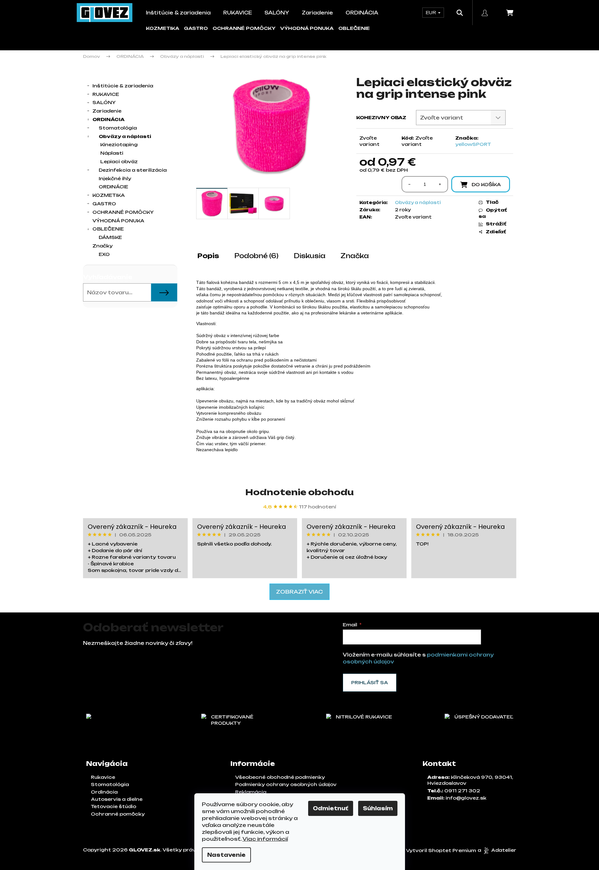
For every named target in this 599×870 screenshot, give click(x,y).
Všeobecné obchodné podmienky (280, 777)
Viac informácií (265, 839)
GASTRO (196, 28)
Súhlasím (378, 808)
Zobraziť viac (299, 592)
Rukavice (103, 777)
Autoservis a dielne (116, 799)
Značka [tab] (355, 256)
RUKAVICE (105, 94)
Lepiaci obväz (119, 161)
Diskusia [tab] (309, 256)
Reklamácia (250, 792)
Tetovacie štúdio (113, 806)
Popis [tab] (208, 256)
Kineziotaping (119, 144)
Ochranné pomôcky (118, 814)
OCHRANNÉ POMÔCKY (244, 28)
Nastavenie (226, 855)
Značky (102, 245)
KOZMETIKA (162, 28)
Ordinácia (104, 792)
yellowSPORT (473, 144)
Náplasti (111, 153)
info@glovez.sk (466, 798)
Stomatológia (118, 127)
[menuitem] (178, 12)
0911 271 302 (462, 790)
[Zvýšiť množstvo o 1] (439, 184)
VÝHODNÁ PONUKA (307, 28)
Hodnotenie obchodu (299, 492)
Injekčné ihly (115, 178)
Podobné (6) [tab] (256, 256)
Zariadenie (106, 111)
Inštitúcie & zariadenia (122, 85)
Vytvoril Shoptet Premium (441, 850)
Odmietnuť (330, 808)
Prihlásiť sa (369, 682)
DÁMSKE (110, 237)
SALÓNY (104, 102)
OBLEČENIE (354, 28)
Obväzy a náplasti (125, 136)
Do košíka (486, 184)
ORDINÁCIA (108, 119)
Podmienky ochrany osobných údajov (285, 784)
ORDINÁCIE (113, 186)
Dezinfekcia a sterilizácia (133, 170)
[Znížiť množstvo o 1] (409, 184)
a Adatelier (497, 850)
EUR (431, 12)
